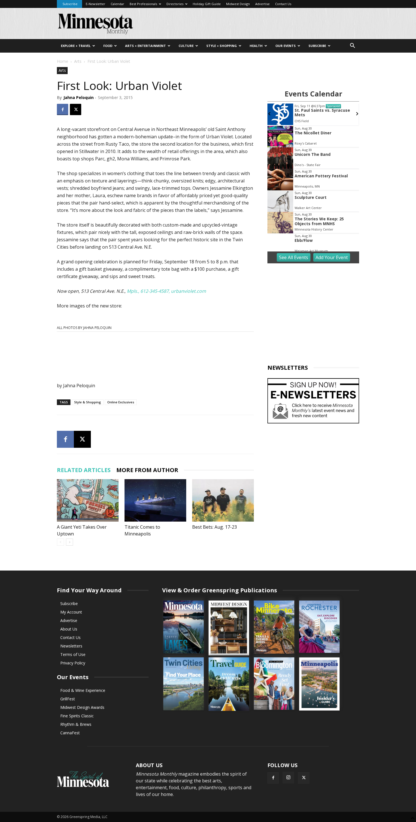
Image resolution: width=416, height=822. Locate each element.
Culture (186, 46)
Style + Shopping (221, 46)
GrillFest (67, 699)
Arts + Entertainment (145, 46)
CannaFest (70, 732)
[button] (352, 46)
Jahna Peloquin (78, 97)
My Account (71, 612)
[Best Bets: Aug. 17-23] (223, 500)
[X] (75, 109)
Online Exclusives (120, 402)
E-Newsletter (95, 4)
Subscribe (70, 4)
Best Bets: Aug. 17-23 (214, 527)
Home (62, 61)
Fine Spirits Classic (77, 715)
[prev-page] (60, 542)
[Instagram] (288, 777)
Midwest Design (238, 4)
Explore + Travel (76, 46)
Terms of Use (72, 654)
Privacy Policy (72, 663)
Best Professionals (143, 4)
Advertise (262, 4)
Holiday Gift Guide (207, 4)
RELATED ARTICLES (84, 470)
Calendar (117, 4)
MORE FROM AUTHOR (147, 470)
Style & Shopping (87, 402)
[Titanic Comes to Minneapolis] (155, 500)
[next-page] (69, 542)
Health (256, 46)
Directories (174, 4)
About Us (68, 629)
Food (107, 46)
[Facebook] (62, 109)
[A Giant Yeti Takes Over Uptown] (88, 500)
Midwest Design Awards (82, 707)
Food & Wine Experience (82, 690)
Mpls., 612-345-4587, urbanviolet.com (166, 291)
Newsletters (71, 646)
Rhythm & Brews (75, 724)
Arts (78, 61)
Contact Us (283, 4)
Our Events (285, 46)
